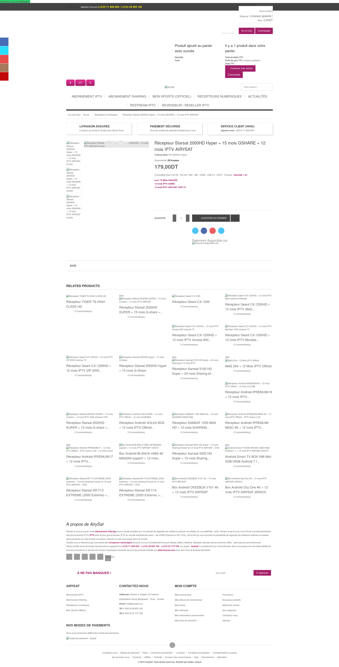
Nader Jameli (194, 661)
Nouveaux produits (231, 599)
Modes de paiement (129, 652)
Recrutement (208, 657)
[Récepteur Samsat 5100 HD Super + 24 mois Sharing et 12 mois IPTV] (196, 361)
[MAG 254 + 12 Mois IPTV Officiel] (242, 359)
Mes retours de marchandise (188, 599)
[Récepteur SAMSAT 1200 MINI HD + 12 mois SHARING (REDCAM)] (196, 415)
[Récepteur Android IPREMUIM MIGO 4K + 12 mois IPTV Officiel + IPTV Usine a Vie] (249, 415)
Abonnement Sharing (127, 96)
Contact (72, 6)
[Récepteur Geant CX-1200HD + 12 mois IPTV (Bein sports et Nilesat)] (249, 296)
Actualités (257, 96)
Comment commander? (162, 652)
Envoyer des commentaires (178, 657)
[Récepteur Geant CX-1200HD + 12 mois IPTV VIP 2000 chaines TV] (90, 358)
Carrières (136, 657)
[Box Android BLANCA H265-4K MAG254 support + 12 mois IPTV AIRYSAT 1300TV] (143, 445)
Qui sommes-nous (120, 657)
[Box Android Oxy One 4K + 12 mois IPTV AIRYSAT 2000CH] (249, 479)
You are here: (74, 114)
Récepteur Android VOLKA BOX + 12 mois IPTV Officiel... (141, 425)
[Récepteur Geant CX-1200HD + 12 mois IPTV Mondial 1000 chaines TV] (249, 327)
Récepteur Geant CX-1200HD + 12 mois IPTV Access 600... (194, 337)
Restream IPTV (143, 105)
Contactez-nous (230, 615)
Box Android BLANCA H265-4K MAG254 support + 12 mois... (141, 455)
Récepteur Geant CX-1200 (191, 301)
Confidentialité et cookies (225, 652)
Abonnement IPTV (87, 96)
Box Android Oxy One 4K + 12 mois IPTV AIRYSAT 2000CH (246, 489)
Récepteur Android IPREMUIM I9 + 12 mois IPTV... (248, 394)
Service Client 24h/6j (237, 126)
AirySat (149, 661)
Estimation (222, 657)
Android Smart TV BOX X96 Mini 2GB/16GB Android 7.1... (248, 458)
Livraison (180, 652)
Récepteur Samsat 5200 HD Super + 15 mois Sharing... (192, 455)
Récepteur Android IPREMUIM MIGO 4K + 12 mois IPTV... (246, 425)
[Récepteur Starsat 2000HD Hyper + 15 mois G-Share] (143, 358)
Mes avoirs (180, 604)
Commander (264, 30)
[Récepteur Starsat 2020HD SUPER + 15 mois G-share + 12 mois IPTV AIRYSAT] (143, 299)
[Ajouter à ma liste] (235, 218)
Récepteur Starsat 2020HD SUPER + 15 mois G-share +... (141, 309)
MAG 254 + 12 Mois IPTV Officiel (248, 366)
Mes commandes (183, 594)
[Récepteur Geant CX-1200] (186, 295)
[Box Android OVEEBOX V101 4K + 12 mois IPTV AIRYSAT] (196, 479)
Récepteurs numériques (220, 96)
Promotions (227, 594)
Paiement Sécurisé (165, 126)
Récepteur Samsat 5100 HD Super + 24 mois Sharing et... (192, 371)
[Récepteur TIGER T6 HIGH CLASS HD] (86, 295)
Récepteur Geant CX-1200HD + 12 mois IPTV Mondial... (247, 337)
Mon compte (228, 33)
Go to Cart (246, 30)
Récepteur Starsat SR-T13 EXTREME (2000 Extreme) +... (88, 492)
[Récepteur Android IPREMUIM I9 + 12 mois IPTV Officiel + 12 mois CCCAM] (249, 384)
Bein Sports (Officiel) (172, 96)
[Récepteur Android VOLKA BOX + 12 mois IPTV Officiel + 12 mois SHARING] (143, 415)
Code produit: (161, 154)
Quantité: (160, 218)
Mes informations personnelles (189, 615)
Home (86, 114)
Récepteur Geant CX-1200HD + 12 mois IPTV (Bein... (247, 306)
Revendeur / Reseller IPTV (185, 105)
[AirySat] (169, 86)
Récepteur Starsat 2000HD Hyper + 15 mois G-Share (143, 368)
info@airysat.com (134, 603)
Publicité (158, 657)
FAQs (145, 652)
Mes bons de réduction (186, 620)
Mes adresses (181, 610)
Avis (73, 266)
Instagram (108, 556)
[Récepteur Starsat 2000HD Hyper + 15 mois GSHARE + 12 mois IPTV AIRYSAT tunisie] (73, 153)
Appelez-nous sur (111, 6)
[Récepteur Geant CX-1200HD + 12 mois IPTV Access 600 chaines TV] (196, 327)
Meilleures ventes (230, 604)
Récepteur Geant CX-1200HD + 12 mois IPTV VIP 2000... (88, 368)
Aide (196, 657)
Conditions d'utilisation (199, 652)
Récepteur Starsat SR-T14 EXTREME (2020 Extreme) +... (141, 492)
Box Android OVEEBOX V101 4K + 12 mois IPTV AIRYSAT (195, 489)
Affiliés (147, 657)
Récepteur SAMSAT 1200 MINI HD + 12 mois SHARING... (194, 425)
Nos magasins (229, 610)
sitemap (226, 620)
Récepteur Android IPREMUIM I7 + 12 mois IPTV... (89, 458)
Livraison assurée (94, 126)
